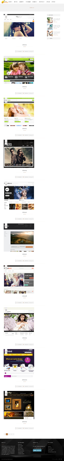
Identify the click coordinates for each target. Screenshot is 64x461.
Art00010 (24, 380)
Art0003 (24, 128)
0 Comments (19, 51)
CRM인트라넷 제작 (20, 452)
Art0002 (24, 86)
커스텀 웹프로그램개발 (21, 453)
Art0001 (24, 45)
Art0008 (24, 296)
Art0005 (24, 212)
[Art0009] (24, 321)
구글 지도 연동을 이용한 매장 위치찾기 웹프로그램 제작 (56, 19)
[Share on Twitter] (30, 51)
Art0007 (24, 254)
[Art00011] (24, 405)
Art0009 (24, 338)
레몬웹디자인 (32, 7)
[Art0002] (24, 70)
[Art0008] (24, 279)
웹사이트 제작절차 (20, 445)
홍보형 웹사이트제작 (21, 449)
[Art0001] (24, 28)
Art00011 (24, 421)
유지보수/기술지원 (20, 448)
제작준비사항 (20, 444)
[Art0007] (24, 237)
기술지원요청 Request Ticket (52, 451)
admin (25, 46)
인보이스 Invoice (50, 450)
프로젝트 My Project (51, 449)
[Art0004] (24, 154)
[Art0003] (24, 112)
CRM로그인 (49, 446)
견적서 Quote (50, 447)
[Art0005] (24, 196)
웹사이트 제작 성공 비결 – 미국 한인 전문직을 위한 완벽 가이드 (56, 32)
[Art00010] (24, 363)
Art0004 (24, 170)
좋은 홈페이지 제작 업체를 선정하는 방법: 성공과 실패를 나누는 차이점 (56, 26)
